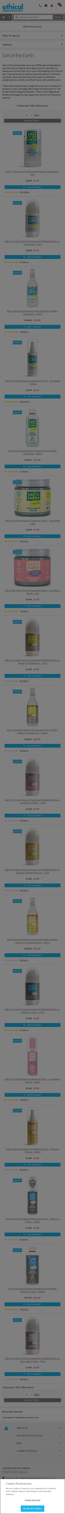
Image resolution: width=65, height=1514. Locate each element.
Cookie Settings (32, 1500)
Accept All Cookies (32, 1508)
